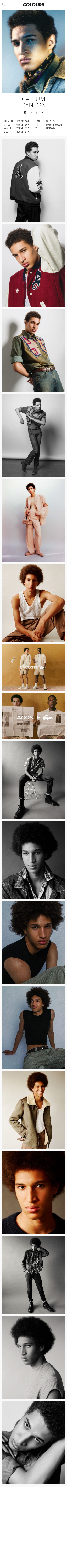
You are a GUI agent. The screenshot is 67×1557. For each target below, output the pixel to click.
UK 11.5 (50, 121)
